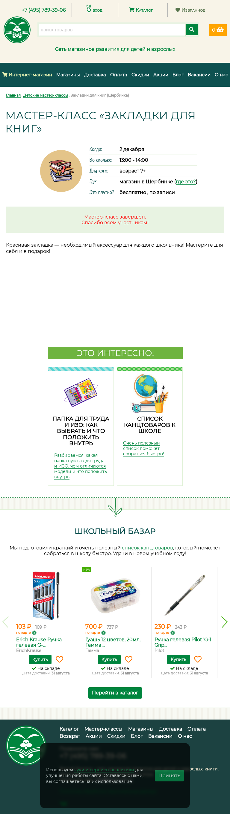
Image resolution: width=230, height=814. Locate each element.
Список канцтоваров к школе (149, 424)
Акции (160, 74)
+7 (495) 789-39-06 (44, 10)
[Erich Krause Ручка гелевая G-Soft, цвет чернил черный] (46, 595)
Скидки (140, 74)
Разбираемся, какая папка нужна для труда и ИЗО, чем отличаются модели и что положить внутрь (80, 466)
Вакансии (199, 74)
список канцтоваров (147, 548)
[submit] (192, 29)
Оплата (118, 74)
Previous (5, 622)
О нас (221, 74)
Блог (178, 74)
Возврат (70, 736)
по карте (23, 632)
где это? (186, 181)
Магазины (68, 74)
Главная (13, 95)
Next (224, 622)
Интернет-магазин (29, 74)
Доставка (95, 74)
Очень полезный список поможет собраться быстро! (143, 448)
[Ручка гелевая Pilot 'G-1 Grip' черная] (184, 595)
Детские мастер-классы (45, 95)
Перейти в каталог (115, 693)
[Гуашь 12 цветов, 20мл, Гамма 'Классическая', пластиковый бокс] (115, 595)
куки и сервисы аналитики (104, 769)
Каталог (143, 10)
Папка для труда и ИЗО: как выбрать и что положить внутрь (80, 431)
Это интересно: (115, 353)
